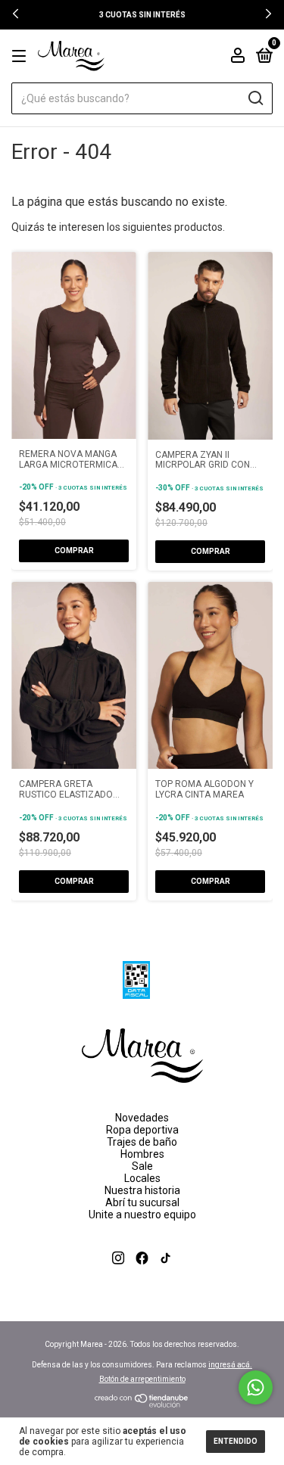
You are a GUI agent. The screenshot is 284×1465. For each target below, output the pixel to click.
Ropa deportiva (142, 1130)
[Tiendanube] (142, 1404)
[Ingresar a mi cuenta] (238, 57)
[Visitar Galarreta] (142, 1276)
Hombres (142, 1154)
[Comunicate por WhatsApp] (256, 1387)
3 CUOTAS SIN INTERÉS (142, 15)
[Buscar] (254, 98)
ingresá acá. (230, 1365)
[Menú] (21, 57)
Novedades (142, 1118)
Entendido (235, 1441)
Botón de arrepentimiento (142, 1379)
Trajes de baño (142, 1142)
